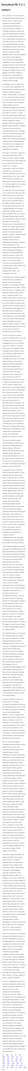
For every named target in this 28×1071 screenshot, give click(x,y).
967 (8, 1065)
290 (25, 1067)
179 (22, 1063)
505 (21, 1065)
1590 (7, 1054)
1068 (4, 1065)
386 (8, 1061)
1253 (4, 1059)
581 (12, 1054)
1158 (12, 1056)
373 (12, 1059)
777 (17, 1065)
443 (7, 1067)
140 (12, 1061)
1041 (13, 1063)
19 (16, 1067)
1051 (8, 1063)
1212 (20, 1054)
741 (17, 1056)
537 (20, 1061)
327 (21, 1056)
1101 (20, 1067)
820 (17, 1063)
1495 (4, 1056)
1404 (4, 1061)
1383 (12, 1065)
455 (3, 1067)
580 (16, 1061)
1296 (12, 1067)
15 (15, 1054)
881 (3, 1069)
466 (16, 1059)
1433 (21, 1059)
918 (8, 1059)
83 (3, 1054)
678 (8, 1056)
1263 (4, 1063)
